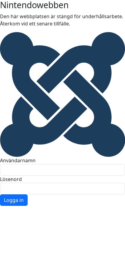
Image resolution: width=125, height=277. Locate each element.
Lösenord (11, 179)
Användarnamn (17, 160)
